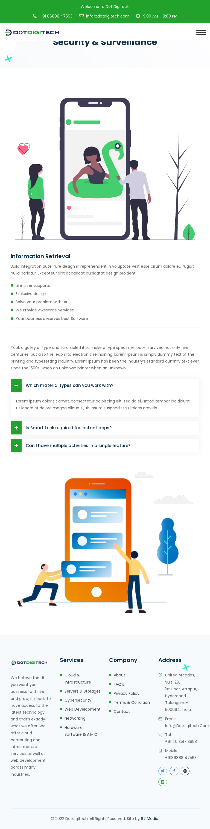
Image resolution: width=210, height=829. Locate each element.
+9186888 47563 (181, 757)
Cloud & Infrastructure (78, 678)
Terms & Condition (132, 702)
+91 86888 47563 (56, 16)
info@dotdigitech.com (187, 725)
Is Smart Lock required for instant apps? (69, 428)
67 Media (149, 818)
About (119, 675)
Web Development (83, 709)
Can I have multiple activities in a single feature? (78, 445)
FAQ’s (119, 684)
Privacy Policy (126, 693)
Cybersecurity (78, 700)
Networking (75, 718)
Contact (122, 711)
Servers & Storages (83, 691)
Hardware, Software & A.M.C (81, 731)
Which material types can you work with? (69, 385)
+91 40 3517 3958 (181, 741)
